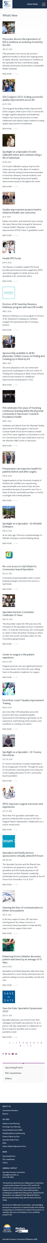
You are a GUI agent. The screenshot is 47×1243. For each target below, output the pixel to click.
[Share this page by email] (13, 1054)
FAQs (4, 1143)
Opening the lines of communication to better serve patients (23, 909)
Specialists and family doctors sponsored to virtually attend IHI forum (23, 854)
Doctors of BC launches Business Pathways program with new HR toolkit (23, 306)
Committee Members (10, 1110)
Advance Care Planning (11, 1123)
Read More (7, 74)
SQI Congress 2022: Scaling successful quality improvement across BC (23, 98)
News (5, 1152)
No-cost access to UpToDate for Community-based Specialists (20, 568)
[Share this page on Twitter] (6, 1054)
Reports (5, 1114)
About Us (7, 1106)
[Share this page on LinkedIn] (10, 1054)
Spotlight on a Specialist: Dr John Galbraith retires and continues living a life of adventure (22, 154)
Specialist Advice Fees (11, 1140)
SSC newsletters (13, 1073)
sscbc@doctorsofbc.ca (11, 1175)
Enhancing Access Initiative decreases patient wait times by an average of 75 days (22, 959)
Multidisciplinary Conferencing (14, 1133)
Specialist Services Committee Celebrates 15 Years (18, 614)
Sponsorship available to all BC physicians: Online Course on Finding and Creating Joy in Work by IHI (23, 356)
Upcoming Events (14, 1067)
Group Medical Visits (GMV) (12, 1130)
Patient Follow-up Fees (11, 1137)
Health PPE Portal (12, 258)
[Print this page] (16, 1054)
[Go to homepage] (7, 4)
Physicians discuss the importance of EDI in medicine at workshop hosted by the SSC (23, 42)
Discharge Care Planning (11, 1127)
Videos (8, 1078)
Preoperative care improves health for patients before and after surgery (22, 470)
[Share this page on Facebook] (4, 1054)
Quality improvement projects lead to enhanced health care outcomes (22, 211)
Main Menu (32, 4)
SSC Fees (6, 1119)
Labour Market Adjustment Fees (14, 1146)
